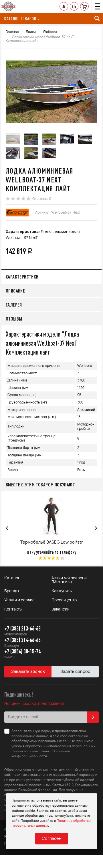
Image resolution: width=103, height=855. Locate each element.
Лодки (31, 31)
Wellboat (50, 31)
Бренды (11, 591)
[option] (51, 91)
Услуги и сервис (19, 600)
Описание (15, 290)
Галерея (14, 304)
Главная (12, 31)
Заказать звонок (28, 672)
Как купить (62, 591)
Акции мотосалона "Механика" (69, 580)
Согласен (52, 839)
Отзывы (14, 318)
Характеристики (22, 276)
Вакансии (61, 609)
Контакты (13, 609)
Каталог (12, 578)
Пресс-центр (64, 600)
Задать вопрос (75, 672)
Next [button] (96, 528)
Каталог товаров (20, 18)
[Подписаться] (93, 717)
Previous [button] (7, 528)
